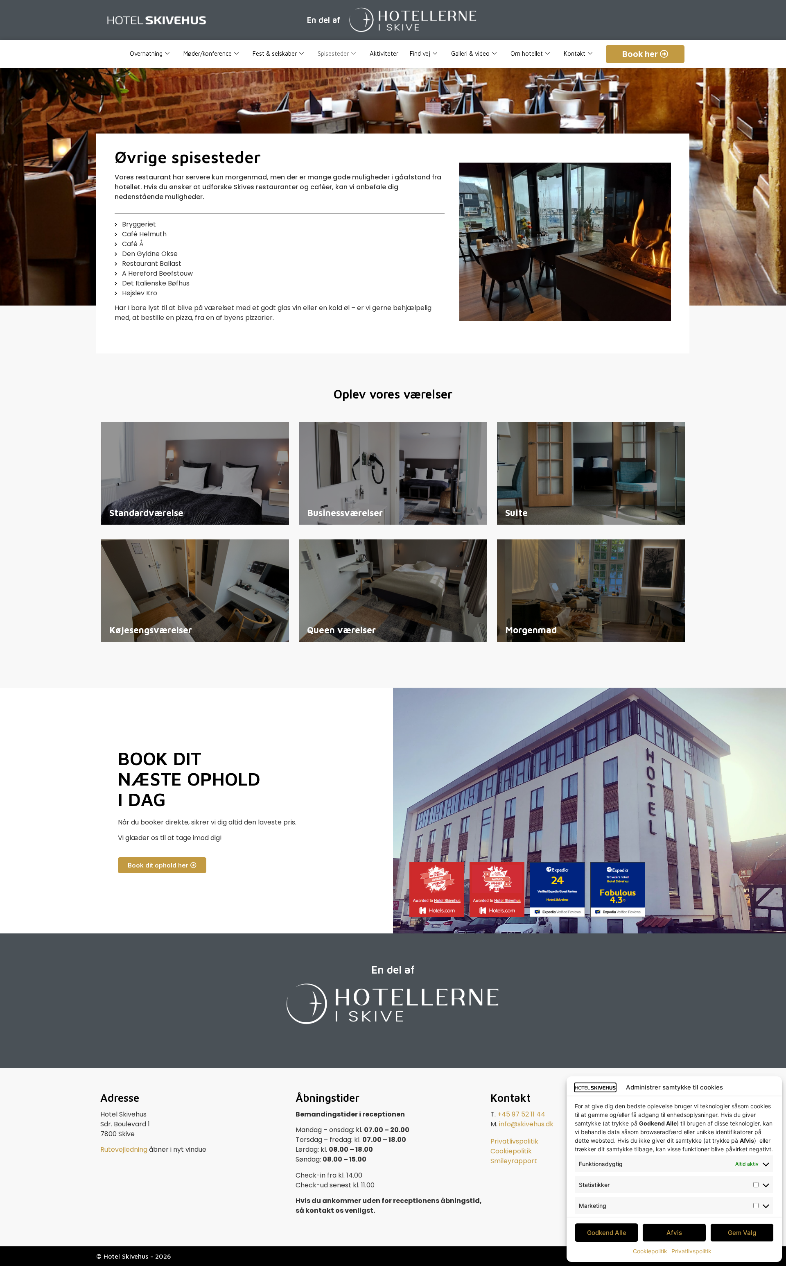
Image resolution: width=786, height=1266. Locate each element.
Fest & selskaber (275, 53)
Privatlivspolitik (691, 1251)
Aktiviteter (384, 53)
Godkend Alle (606, 1233)
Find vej (420, 53)
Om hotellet (526, 53)
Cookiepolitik (650, 1251)
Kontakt (574, 53)
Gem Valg (742, 1233)
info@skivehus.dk (526, 1124)
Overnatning (146, 53)
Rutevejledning (123, 1149)
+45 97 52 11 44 (521, 1114)
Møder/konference (207, 53)
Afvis (674, 1233)
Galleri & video (470, 53)
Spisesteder (333, 53)
